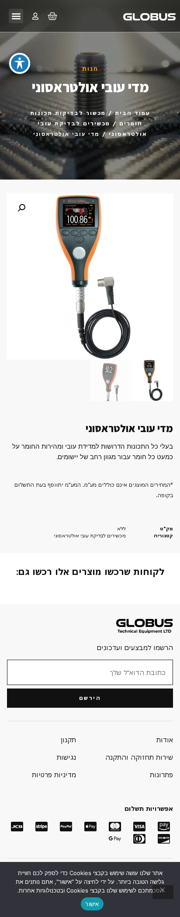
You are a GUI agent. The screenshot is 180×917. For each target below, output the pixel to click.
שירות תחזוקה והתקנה (139, 757)
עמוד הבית (132, 113)
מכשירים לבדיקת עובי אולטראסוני (90, 535)
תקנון (68, 740)
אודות (164, 740)
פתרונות (161, 775)
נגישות (66, 757)
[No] (162, 892)
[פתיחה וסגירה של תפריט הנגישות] (19, 63)
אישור (92, 903)
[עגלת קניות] (52, 16)
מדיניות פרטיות (54, 775)
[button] (16, 16)
